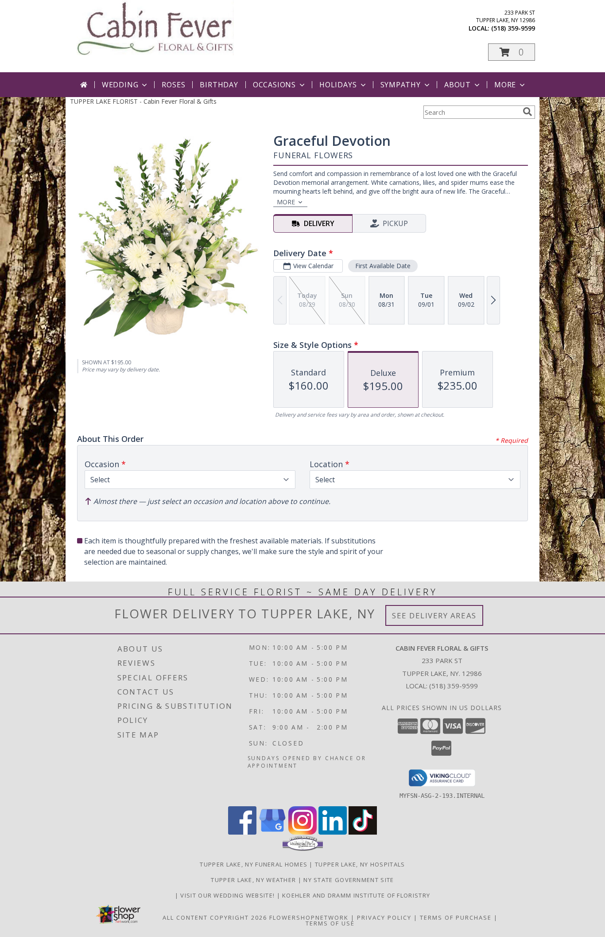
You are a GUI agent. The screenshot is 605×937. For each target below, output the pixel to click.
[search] (527, 112)
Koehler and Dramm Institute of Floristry (356, 895)
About (457, 85)
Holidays (338, 85)
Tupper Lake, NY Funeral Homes (253, 864)
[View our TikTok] (363, 832)
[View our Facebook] (242, 832)
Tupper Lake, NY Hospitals (360, 864)
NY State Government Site (348, 880)
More (505, 85)
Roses (173, 85)
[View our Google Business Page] (272, 832)
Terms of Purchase (456, 917)
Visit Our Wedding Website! (228, 895)
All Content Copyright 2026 (215, 917)
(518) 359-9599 (513, 28)
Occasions (274, 85)
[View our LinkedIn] (332, 832)
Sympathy (400, 85)
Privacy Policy (384, 917)
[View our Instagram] (302, 832)
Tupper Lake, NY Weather (253, 880)
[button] (511, 52)
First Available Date (383, 266)
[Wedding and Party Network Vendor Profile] (303, 849)
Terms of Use (330, 923)
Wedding (120, 85)
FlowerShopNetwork (309, 917)
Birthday (219, 85)
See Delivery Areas (434, 615)
